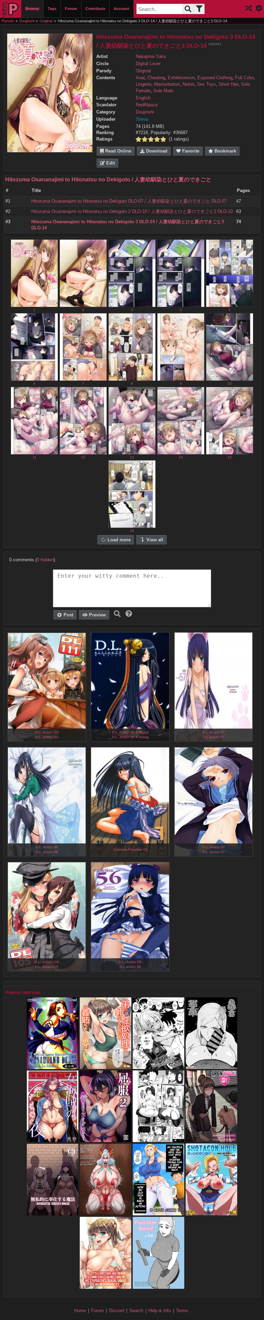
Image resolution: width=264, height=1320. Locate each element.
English (143, 98)
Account (121, 9)
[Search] (188, 9)
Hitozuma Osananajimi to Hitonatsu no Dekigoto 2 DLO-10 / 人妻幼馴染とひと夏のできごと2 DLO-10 (132, 211)
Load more (118, 540)
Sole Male (163, 90)
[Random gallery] (248, 9)
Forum (71, 9)
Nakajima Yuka (151, 56)
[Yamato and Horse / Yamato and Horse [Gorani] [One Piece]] (105, 1212)
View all (154, 540)
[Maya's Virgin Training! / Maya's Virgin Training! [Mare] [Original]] (158, 1285)
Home (80, 1310)
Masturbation (167, 84)
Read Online (117, 151)
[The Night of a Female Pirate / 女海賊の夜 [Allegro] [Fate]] (52, 1139)
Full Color (244, 77)
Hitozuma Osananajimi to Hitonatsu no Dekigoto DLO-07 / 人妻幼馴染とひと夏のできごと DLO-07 (129, 201)
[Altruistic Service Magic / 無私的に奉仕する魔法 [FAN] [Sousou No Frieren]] (52, 1212)
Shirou (142, 119)
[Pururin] (11, 9)
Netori (188, 84)
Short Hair (228, 84)
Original (143, 71)
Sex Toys (206, 84)
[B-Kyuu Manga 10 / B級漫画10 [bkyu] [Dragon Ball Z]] (158, 1212)
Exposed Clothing (214, 77)
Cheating (156, 77)
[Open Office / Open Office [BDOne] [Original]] (211, 1139)
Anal (140, 77)
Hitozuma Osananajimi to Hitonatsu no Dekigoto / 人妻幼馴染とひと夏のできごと (108, 179)
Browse (32, 9)
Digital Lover (148, 63)
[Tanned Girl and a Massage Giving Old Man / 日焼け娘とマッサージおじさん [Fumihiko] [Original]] (158, 1065)
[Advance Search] (199, 9)
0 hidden (45, 559)
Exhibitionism (181, 77)
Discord (116, 1310)
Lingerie (143, 84)
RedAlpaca (146, 105)
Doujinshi (145, 112)
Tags (52, 9)
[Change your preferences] (258, 9)
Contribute (95, 9)
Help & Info (159, 1310)
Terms (182, 1310)
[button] (129, 613)
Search (136, 1310)
